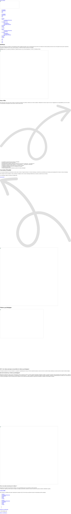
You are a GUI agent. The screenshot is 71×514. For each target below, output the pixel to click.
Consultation (6, 31)
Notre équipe (6, 22)
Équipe (3, 496)
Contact (3, 37)
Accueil (3, 18)
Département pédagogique (8, 20)
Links (3, 26)
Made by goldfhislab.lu (3, 512)
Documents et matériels (7, 24)
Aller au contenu (2, 0)
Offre (3, 19)
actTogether (4, 9)
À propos (3, 21)
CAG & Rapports (6, 23)
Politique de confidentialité (4, 509)
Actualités (3, 25)
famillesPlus (4, 10)
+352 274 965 (2, 490)
